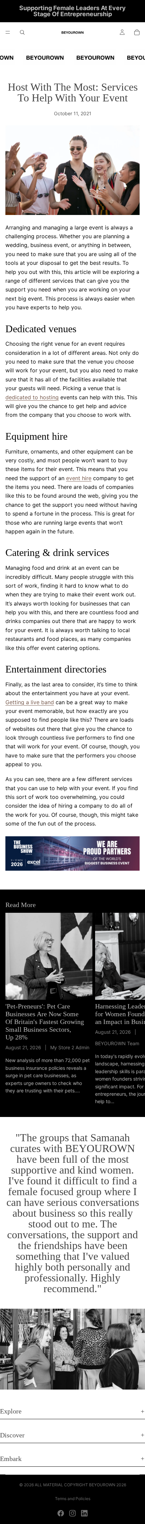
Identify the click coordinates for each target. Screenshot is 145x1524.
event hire (78, 478)
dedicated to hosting (32, 397)
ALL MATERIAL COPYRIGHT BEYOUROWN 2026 (80, 1484)
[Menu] (8, 32)
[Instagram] (72, 1513)
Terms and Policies (72, 1498)
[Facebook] (61, 1513)
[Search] (22, 32)
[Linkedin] (84, 1513)
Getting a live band (29, 702)
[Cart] (136, 32)
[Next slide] (132, 1009)
